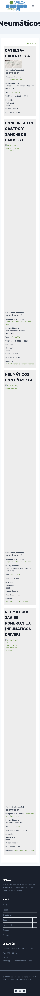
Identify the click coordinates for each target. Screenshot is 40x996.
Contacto (7, 935)
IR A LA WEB (15, 92)
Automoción (10, 79)
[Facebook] (16, 991)
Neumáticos (19, 79)
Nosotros (6, 910)
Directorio (31, 43)
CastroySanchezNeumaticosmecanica (19, 364)
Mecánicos (19, 322)
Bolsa (5, 920)
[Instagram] (20, 991)
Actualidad (7, 925)
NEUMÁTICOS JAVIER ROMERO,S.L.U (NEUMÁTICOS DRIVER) (18, 623)
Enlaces (6, 930)
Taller (7, 324)
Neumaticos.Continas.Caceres (16, 601)
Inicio (5, 905)
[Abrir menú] (33, 6)
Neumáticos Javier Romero (24, 850)
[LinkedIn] (24, 991)
